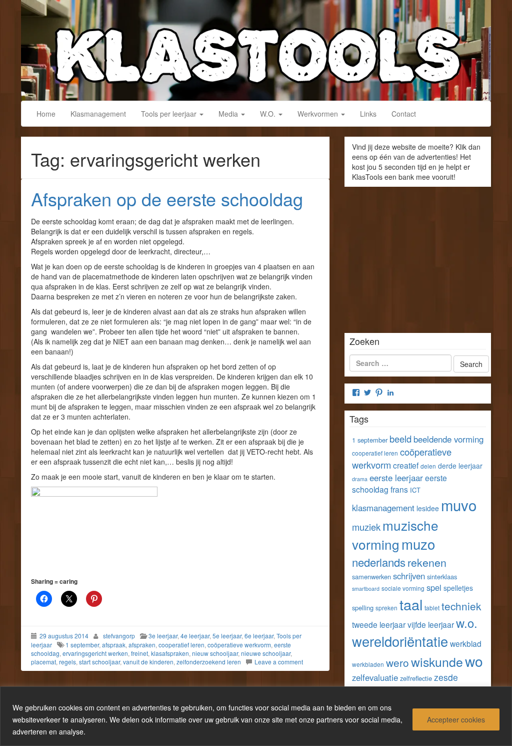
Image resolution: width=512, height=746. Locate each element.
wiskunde (437, 661)
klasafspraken (170, 653)
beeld (401, 438)
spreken (387, 607)
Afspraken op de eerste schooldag (167, 198)
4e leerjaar (195, 635)
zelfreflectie (416, 678)
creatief (405, 465)
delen (428, 466)
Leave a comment (278, 661)
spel (434, 587)
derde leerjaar (460, 466)
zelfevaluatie (375, 677)
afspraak (114, 644)
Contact (404, 114)
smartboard (366, 588)
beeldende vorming (449, 439)
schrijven (409, 576)
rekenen (427, 562)
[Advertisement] (417, 256)
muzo (418, 544)
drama (360, 479)
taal (411, 604)
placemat (43, 661)
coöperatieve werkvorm (239, 644)
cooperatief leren (181, 644)
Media (229, 114)
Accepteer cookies (456, 719)
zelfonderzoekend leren (208, 661)
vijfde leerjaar (431, 624)
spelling (363, 607)
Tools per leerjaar (169, 114)
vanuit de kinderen (148, 661)
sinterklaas (442, 576)
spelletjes (458, 588)
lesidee (427, 508)
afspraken (142, 644)
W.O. (269, 114)
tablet (432, 607)
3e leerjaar (163, 635)
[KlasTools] (256, 49)
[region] (256, 716)
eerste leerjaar (396, 478)
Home (46, 114)
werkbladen (368, 664)
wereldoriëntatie (400, 641)
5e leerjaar (227, 635)
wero (397, 662)
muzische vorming (395, 534)
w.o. (467, 622)
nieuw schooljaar (215, 653)
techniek (461, 605)
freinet (139, 653)
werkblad (466, 643)
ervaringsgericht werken (95, 653)
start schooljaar (99, 661)
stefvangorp (119, 635)
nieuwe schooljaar (265, 653)
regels (67, 661)
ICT (415, 490)
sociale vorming (403, 588)
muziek (366, 526)
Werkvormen (319, 114)
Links (368, 114)
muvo (458, 504)
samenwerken (371, 576)
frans (399, 489)
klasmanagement (383, 508)
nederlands (379, 562)
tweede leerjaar (379, 624)
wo (474, 661)
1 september (82, 644)
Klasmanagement (98, 114)
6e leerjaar (259, 635)
